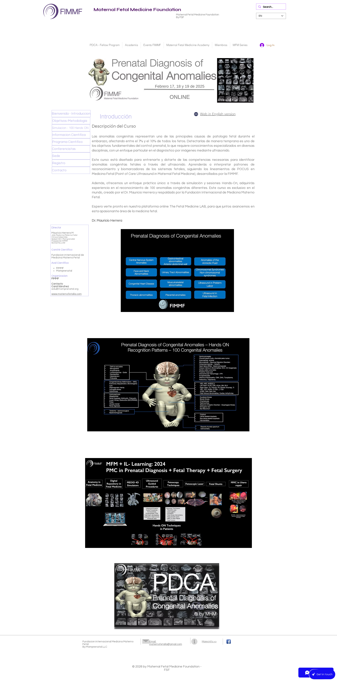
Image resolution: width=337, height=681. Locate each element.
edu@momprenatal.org (64, 289)
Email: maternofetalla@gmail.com (165, 643)
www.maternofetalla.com (66, 294)
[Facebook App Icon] (228, 641)
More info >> (209, 641)
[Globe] (196, 114)
